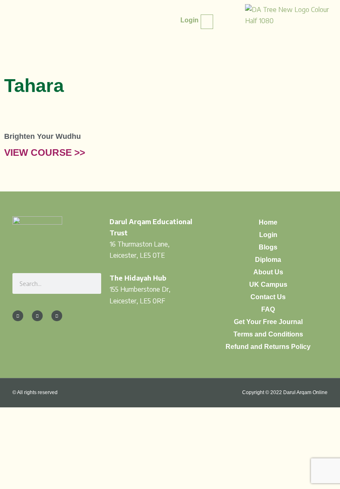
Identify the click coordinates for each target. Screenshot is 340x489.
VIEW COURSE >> (44, 152)
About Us (268, 272)
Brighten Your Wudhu (42, 136)
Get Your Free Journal (268, 321)
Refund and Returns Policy (268, 346)
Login (268, 234)
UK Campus (268, 284)
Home (268, 222)
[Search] (90, 283)
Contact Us (268, 296)
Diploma (268, 259)
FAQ (268, 309)
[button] (207, 22)
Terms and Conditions (268, 334)
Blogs (268, 247)
